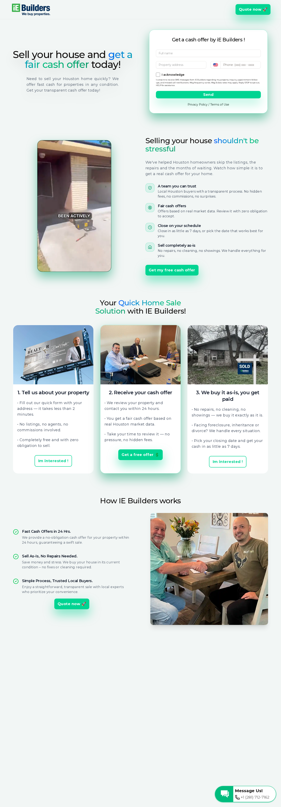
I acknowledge (173, 75)
